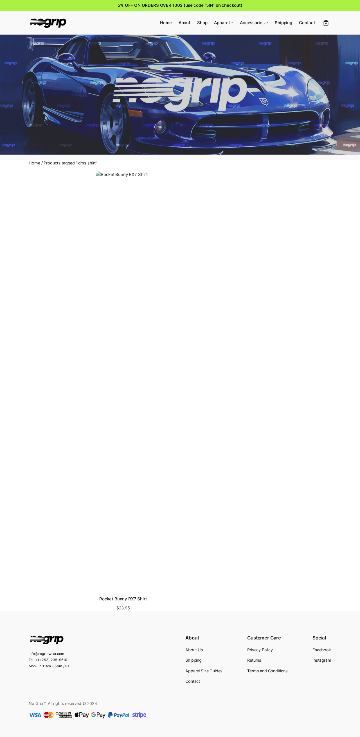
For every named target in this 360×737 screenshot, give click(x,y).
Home (34, 162)
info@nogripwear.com (46, 654)
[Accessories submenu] (267, 22)
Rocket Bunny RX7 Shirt (123, 599)
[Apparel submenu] (232, 22)
